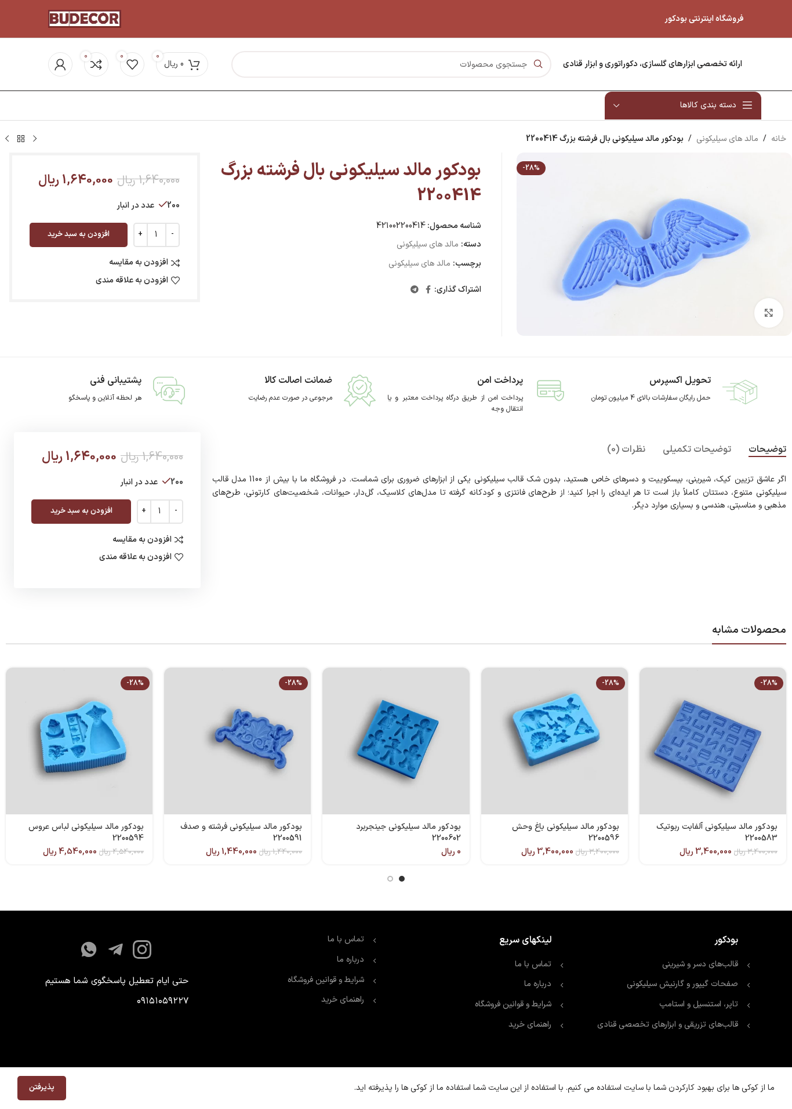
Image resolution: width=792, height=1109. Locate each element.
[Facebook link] (428, 290)
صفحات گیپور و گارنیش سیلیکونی (682, 984)
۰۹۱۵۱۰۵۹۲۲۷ (162, 1001)
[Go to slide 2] (390, 879)
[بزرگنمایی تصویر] (768, 312)
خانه (778, 139)
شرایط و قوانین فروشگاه (513, 1004)
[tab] (767, 450)
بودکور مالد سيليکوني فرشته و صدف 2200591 (241, 833)
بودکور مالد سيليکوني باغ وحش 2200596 (565, 833)
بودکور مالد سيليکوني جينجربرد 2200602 (408, 833)
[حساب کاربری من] (60, 64)
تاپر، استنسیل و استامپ (698, 1004)
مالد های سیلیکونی (727, 139)
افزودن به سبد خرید (79, 234)
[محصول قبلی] (35, 139)
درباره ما (537, 984)
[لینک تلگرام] (414, 290)
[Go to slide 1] (402, 879)
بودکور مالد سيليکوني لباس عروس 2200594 (86, 833)
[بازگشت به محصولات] (21, 139)
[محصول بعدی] (7, 139)
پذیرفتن (42, 1087)
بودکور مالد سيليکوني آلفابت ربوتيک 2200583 (717, 833)
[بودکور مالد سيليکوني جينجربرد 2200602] (395, 741)
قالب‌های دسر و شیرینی (700, 964)
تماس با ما (533, 964)
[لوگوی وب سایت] (84, 18)
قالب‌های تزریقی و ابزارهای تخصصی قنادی (667, 1025)
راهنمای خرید (528, 1025)
